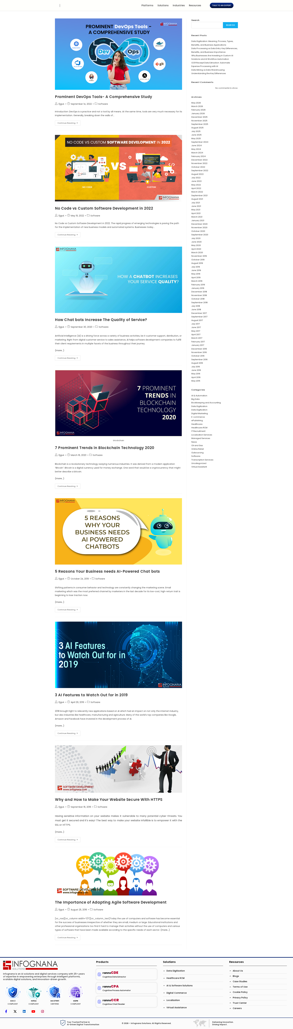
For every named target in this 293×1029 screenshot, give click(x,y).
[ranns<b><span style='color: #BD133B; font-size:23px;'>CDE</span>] (99, 974)
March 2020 (197, 252)
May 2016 (195, 373)
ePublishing (197, 420)
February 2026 (198, 109)
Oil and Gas (197, 445)
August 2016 (197, 363)
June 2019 (196, 270)
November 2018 (199, 295)
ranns (110, 973)
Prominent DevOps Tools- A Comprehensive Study (103, 96)
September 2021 (199, 195)
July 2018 (195, 306)
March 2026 (197, 106)
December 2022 (199, 159)
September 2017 (199, 316)
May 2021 (195, 209)
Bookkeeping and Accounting (206, 402)
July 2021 (195, 202)
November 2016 (199, 352)
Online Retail (197, 449)
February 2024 (198, 156)
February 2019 (198, 284)
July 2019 (195, 266)
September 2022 (199, 170)
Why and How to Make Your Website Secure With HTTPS (109, 799)
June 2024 (196, 145)
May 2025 (196, 138)
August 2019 (197, 263)
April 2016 (196, 377)
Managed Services (200, 438)
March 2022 (197, 191)
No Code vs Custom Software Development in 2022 (104, 208)
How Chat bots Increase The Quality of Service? (101, 319)
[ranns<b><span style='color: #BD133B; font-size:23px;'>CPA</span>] (99, 988)
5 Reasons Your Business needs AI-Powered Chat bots (107, 571)
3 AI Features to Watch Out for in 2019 (91, 694)
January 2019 (197, 288)
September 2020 (199, 234)
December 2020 (199, 224)
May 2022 (196, 184)
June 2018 (196, 309)
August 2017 (197, 320)
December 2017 (199, 313)
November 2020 (199, 227)
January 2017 (197, 345)
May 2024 (196, 149)
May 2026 (196, 102)
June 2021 (196, 206)
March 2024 (197, 152)
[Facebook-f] (6, 1012)
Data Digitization (199, 406)
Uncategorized (198, 463)
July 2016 (195, 366)
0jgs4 (61, 103)
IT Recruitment (198, 431)
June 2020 (196, 241)
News (194, 441)
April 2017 (195, 334)
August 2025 (197, 127)
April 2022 (196, 188)
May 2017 (195, 331)
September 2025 (199, 124)
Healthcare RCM (199, 427)
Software (103, 103)
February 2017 (198, 341)
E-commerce (198, 417)
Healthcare (197, 424)
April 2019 (196, 277)
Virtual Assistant (199, 466)
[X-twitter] (15, 1012)
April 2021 (196, 213)
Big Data (195, 399)
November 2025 (199, 120)
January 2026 (198, 113)
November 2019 (199, 256)
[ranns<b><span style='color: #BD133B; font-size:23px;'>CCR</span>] (99, 1002)
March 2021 (196, 216)
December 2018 (199, 291)
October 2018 (197, 298)
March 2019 (196, 281)
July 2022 (196, 177)
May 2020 (196, 245)
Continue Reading (69, 122)
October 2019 (197, 259)
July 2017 (195, 323)
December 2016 (199, 348)
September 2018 (199, 302)
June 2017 (196, 327)
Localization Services (201, 434)
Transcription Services (202, 459)
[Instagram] (42, 1012)
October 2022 (198, 167)
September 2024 (199, 142)
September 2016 (199, 359)
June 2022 (196, 181)
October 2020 (198, 231)
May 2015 (195, 380)
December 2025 (199, 117)
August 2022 (197, 174)
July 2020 (196, 238)
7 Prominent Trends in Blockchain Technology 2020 (104, 447)
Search (195, 20)
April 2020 (196, 249)
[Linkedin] (24, 1012)
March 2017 (196, 338)
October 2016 (197, 355)
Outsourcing (197, 452)
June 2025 (196, 134)
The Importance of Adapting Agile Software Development (111, 902)
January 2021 (197, 220)
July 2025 (196, 131)
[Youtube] (33, 1012)
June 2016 (196, 370)
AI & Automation (199, 395)
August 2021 (197, 199)
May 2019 (195, 273)
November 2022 (199, 163)
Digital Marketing (199, 413)
